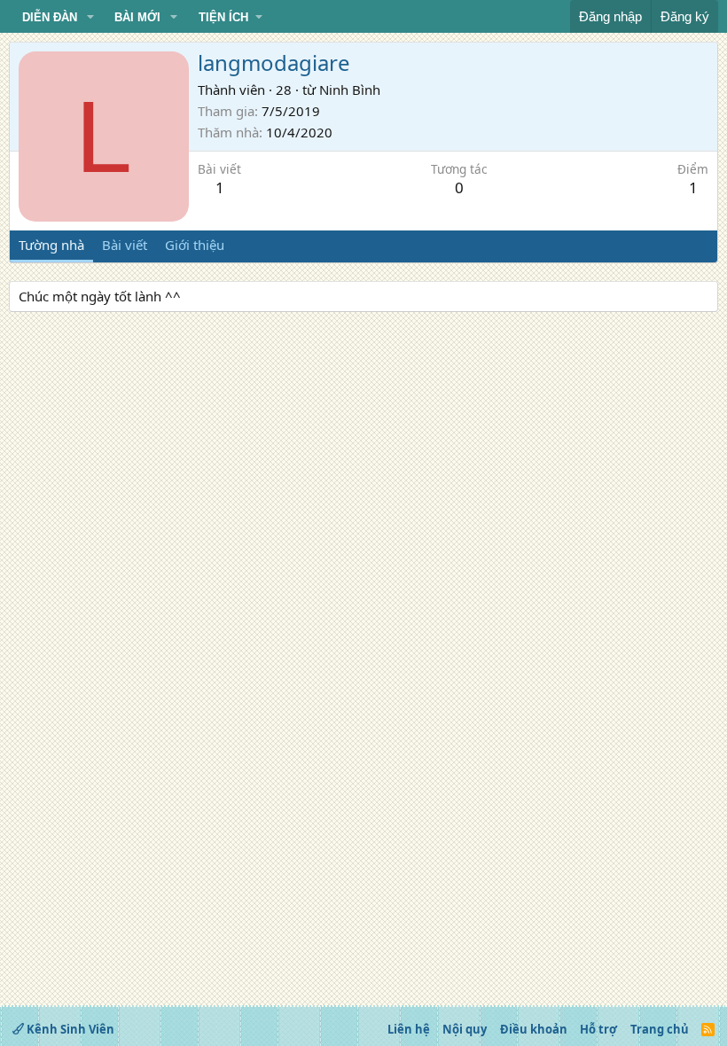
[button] (90, 18)
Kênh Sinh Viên (69, 1029)
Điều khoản (533, 1029)
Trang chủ (659, 1029)
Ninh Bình (349, 89)
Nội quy (464, 1029)
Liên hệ (408, 1029)
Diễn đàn (49, 17)
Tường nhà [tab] (51, 245)
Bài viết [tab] (124, 245)
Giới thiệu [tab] (194, 245)
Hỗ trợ (598, 1029)
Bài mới (137, 17)
